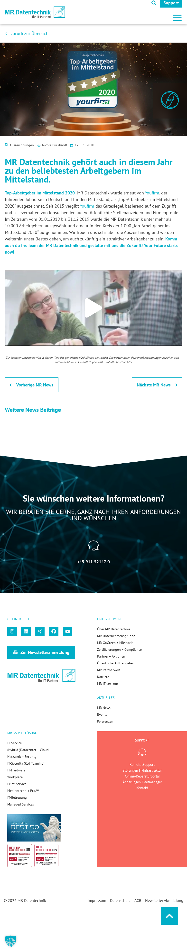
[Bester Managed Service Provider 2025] (19, 855)
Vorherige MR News (34, 385)
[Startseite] (35, 12)
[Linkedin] (26, 631)
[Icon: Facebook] (53, 631)
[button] (177, 15)
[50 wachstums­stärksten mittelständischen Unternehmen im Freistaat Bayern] (34, 828)
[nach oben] (169, 916)
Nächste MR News (154, 385)
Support (171, 3)
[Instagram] (12, 631)
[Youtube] (67, 631)
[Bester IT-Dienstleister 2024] (46, 855)
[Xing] (40, 631)
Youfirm (152, 193)
